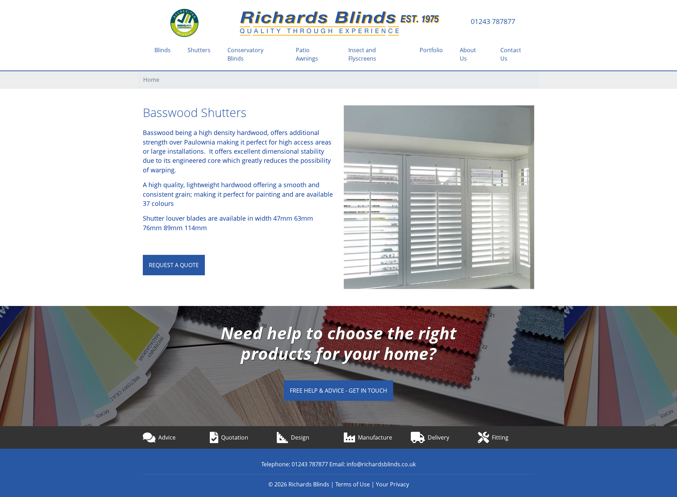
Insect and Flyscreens (362, 54)
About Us (468, 54)
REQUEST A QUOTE (174, 265)
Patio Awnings (307, 54)
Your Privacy (392, 484)
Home (151, 80)
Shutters (199, 50)
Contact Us (510, 54)
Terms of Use (352, 484)
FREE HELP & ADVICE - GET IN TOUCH (338, 390)
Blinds (162, 50)
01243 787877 (493, 21)
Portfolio (431, 50)
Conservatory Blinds (245, 54)
